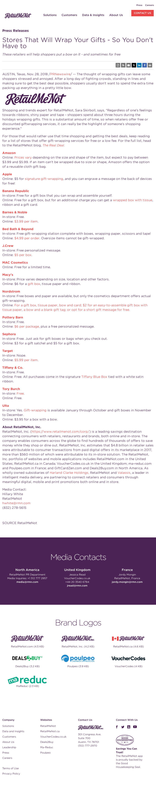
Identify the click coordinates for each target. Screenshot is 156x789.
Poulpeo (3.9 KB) (78, 666)
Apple (7, 174)
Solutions (50, 15)
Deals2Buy (46, 742)
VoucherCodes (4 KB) (128, 666)
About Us (116, 15)
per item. (26, 360)
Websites (46, 719)
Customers (69, 15)
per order (26, 238)
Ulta (5, 406)
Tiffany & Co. (12, 367)
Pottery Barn (12, 317)
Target (7, 351)
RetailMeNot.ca (50, 731)
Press (139, 5)
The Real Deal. (54, 145)
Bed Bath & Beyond (17, 229)
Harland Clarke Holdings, (69, 473)
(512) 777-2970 (87, 745)
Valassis (124, 473)
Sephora (9, 334)
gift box (34, 284)
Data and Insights (13, 731)
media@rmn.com (27, 582)
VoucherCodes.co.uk (77, 578)
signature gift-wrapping (44, 179)
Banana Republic (15, 191)
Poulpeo (45, 752)
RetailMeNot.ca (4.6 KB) (128, 646)
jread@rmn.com (77, 585)
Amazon (9, 153)
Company (8, 719)
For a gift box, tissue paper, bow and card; (48, 305)
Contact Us (142, 13)
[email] (128, 65)
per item (26, 221)
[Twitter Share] (134, 65)
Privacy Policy (11, 773)
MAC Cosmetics (15, 262)
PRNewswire (60, 74)
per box (22, 255)
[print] (150, 65)
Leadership (9, 747)
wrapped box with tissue (132, 200)
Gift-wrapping (35, 410)
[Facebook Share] (144, 65)
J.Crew (7, 246)
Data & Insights (93, 15)
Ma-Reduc (46, 747)
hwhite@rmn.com (16, 503)
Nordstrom (11, 291)
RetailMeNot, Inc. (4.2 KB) (78, 646)
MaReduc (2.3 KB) (27, 686)
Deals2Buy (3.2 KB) (27, 666)
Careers (149, 5)
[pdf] (118, 65)
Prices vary (23, 157)
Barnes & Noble (14, 212)
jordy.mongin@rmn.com (127, 582)
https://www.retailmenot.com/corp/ (60, 431)
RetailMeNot (48, 726)
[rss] (123, 65)
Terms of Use (10, 768)
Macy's (7, 275)
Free (20, 393)
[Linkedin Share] (139, 65)
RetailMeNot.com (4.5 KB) (27, 646)
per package (26, 326)
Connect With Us (127, 719)
